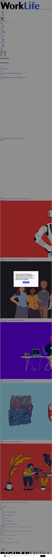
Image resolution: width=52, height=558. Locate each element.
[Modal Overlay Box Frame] (26, 279)
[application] (26, 556)
